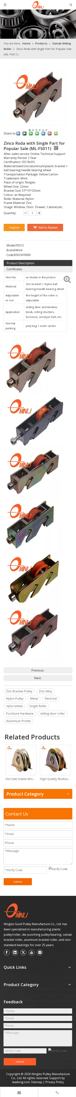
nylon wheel (14, 706)
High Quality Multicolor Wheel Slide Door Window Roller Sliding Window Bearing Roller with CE (55, 779)
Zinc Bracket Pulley (19, 691)
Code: (10, 255)
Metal (34, 698)
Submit (18, 881)
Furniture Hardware (20, 713)
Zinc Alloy (45, 691)
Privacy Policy (54, 1082)
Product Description (20, 263)
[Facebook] (7, 952)
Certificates (14, 269)
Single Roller (38, 706)
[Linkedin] (15, 952)
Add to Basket (48, 227)
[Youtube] (31, 952)
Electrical (51, 698)
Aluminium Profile (18, 721)
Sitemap (37, 1082)
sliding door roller (52, 713)
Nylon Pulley (14, 698)
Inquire (14, 227)
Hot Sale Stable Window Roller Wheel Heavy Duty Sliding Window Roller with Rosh (21, 779)
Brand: (10, 250)
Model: (11, 245)
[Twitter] (23, 952)
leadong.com (21, 1082)
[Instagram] (40, 952)
